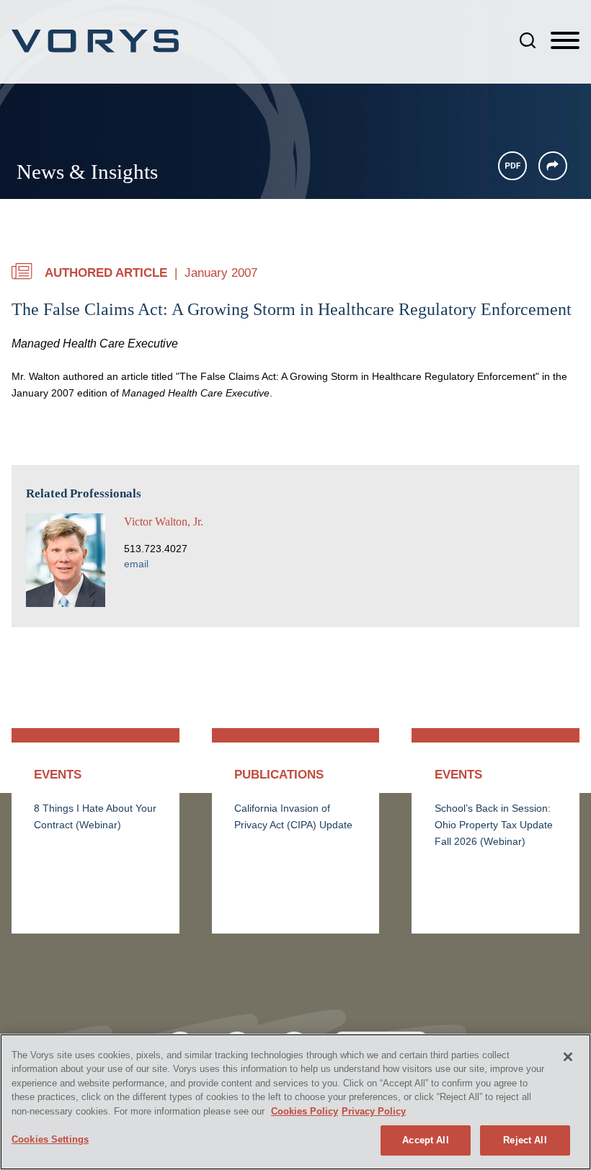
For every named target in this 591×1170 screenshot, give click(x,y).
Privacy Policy (374, 1111)
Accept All (425, 1140)
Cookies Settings (50, 1139)
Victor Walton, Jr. (163, 521)
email (136, 564)
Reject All (524, 1140)
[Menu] (565, 41)
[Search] (528, 40)
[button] (552, 165)
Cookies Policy (304, 1111)
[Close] (568, 1057)
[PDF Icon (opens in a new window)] (512, 165)
